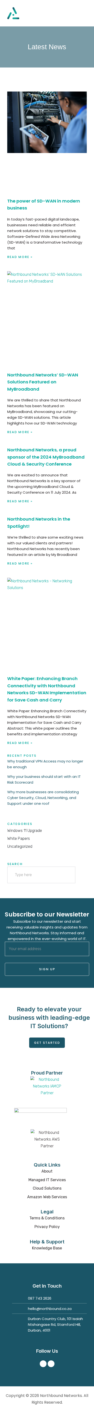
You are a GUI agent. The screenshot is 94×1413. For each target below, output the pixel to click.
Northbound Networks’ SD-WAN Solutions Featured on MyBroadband (42, 382)
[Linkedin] (51, 1363)
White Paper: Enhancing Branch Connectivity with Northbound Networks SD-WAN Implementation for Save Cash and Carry (46, 689)
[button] (83, 13)
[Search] (67, 874)
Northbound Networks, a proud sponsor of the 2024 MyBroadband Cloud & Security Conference (46, 457)
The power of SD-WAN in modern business (43, 204)
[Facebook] (43, 1363)
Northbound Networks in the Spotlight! (38, 522)
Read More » (20, 257)
